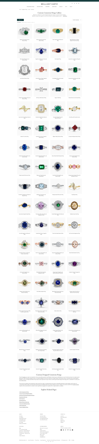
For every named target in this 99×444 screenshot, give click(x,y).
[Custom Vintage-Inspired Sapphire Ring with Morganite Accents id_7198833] (74, 166)
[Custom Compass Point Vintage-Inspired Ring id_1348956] (24, 360)
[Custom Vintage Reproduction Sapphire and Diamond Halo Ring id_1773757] (41, 302)
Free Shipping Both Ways (44, 418)
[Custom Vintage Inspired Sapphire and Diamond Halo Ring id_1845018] (24, 283)
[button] (77, 20)
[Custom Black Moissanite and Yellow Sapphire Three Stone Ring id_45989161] (74, 31)
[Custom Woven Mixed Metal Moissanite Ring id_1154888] (57, 147)
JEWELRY (60, 6)
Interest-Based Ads (43, 440)
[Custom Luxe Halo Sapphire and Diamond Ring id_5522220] (24, 225)
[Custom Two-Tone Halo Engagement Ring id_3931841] (74, 225)
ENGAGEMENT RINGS (30, 6)
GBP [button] (50, 441)
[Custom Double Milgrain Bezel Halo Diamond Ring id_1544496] (57, 205)
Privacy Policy (37, 440)
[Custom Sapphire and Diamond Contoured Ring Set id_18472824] (41, 50)
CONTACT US (63, 414)
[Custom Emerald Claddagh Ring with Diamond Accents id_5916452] (57, 108)
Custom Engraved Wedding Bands (25, 393)
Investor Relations (22, 435)
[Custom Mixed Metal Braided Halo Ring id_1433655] (74, 244)
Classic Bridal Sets (22, 405)
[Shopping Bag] (78, 3)
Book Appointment (64, 417)
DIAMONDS (47, 6)
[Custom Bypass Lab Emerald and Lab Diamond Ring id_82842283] (24, 31)
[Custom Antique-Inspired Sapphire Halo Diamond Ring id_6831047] (74, 147)
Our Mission (21, 417)
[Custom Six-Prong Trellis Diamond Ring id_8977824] (41, 89)
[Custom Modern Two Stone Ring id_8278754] (24, 128)
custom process (76, 384)
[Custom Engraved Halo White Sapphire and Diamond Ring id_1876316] (57, 244)
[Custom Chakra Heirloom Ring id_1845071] (57, 302)
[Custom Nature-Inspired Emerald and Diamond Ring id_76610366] (41, 31)
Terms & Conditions (31, 440)
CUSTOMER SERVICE (43, 426)
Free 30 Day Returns (43, 417)
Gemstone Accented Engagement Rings (26, 395)
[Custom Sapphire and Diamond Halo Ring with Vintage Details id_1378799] (41, 341)
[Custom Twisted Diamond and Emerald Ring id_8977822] (74, 89)
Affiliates (62, 422)
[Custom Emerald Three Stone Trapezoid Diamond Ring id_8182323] (41, 128)
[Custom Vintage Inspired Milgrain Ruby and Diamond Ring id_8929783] (24, 89)
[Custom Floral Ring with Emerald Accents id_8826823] (74, 108)
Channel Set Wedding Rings (24, 403)
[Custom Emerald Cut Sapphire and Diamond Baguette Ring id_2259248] (24, 186)
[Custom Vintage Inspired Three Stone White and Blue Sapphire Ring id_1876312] (24, 302)
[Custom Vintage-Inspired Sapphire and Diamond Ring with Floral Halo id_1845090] (57, 263)
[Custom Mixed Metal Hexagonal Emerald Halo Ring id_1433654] (41, 321)
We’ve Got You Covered (44, 428)
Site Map (73, 440)
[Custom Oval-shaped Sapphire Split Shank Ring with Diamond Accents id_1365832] (57, 341)
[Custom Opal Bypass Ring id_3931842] (74, 186)
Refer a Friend (42, 434)
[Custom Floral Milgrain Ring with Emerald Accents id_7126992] (57, 69)
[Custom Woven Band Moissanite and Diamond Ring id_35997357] (24, 50)
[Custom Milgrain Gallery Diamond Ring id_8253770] (57, 128)
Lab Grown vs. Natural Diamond (24, 430)
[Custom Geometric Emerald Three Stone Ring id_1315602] (41, 360)
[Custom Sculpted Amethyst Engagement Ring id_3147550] (74, 263)
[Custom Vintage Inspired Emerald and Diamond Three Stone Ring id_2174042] (74, 283)
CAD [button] (48, 441)
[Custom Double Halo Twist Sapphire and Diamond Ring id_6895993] (57, 166)
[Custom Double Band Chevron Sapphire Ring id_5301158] (41, 225)
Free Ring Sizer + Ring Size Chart (24, 433)
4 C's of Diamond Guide (23, 429)
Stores (62, 418)
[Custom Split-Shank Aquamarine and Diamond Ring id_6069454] (41, 186)
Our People (21, 422)
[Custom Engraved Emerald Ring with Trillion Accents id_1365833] (74, 69)
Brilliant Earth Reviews (22, 423)
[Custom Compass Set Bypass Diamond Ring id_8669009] (74, 128)
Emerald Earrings (22, 400)
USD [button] (52, 441)
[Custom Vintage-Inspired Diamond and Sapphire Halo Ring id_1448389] (57, 321)
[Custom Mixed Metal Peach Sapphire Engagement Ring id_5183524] (41, 263)
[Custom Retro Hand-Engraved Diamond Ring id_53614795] (57, 31)
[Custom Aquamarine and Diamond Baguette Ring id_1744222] (74, 50)
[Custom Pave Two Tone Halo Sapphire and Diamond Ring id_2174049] (41, 244)
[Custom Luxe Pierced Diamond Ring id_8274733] (24, 69)
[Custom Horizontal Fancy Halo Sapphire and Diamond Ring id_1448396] (74, 321)
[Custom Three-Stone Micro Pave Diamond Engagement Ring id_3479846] (41, 205)
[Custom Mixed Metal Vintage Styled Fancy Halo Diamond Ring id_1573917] (57, 283)
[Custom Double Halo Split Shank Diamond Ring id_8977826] (41, 108)
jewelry (24, 377)
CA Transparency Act (64, 440)
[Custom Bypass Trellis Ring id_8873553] (57, 89)
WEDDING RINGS (40, 6)
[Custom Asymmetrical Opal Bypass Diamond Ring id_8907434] (24, 108)
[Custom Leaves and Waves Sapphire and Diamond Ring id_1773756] (24, 321)
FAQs (41, 429)
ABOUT (71, 6)
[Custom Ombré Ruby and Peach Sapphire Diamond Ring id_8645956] (41, 69)
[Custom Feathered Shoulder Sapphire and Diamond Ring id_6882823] (24, 147)
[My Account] (74, 3)
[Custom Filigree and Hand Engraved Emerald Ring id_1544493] (41, 166)
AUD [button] (46, 441)
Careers (20, 434)
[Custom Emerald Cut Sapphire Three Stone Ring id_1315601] (74, 360)
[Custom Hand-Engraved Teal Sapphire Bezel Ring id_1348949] (57, 360)
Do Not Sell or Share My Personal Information (53, 440)
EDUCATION (21, 426)
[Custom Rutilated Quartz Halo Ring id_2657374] (74, 205)
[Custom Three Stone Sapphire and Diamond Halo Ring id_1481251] (74, 302)
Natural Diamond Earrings (24, 402)
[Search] (72, 3)
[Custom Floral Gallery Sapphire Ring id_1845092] (41, 283)
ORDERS (41, 414)
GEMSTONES (54, 6)
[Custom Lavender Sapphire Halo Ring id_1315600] (74, 341)
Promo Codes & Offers (43, 433)
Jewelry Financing (42, 430)
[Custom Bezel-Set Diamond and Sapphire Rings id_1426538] (24, 341)
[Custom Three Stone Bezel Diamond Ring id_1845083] (57, 225)
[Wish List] (76, 3)
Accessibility (42, 435)
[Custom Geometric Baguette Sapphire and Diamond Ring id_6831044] (41, 147)
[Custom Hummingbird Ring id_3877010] (57, 50)
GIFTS (66, 6)
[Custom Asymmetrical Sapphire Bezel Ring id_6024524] (24, 205)
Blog (20, 428)
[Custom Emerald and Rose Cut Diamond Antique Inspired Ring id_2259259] (24, 244)
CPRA (69, 440)
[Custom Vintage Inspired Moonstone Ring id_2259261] (24, 166)
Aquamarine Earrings (23, 397)
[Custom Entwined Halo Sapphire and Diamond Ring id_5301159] (24, 263)
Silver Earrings (22, 398)
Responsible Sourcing (22, 418)
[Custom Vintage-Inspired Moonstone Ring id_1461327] (57, 186)
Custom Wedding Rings (23, 407)
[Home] (49, 4)
